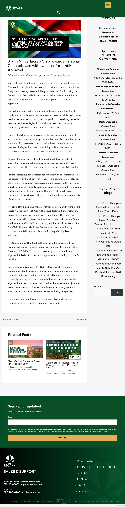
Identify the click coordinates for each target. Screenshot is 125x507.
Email (10, 417)
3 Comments (13, 367)
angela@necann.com (31, 484)
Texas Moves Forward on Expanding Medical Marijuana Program (108, 254)
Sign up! (62, 438)
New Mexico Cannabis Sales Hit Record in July (24, 362)
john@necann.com (30, 482)
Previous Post (10, 319)
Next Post (80, 319)
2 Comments (51, 371)
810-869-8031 (11, 484)
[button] (108, 5)
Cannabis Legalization (37, 75)
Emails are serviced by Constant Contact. (95, 431)
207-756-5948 (11, 482)
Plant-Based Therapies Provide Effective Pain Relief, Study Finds (108, 207)
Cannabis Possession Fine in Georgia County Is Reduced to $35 (63, 365)
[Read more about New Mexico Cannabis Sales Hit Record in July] (25, 349)
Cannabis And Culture (28, 367)
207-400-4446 (12, 492)
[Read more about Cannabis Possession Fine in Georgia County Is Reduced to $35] (63, 349)
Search (97, 286)
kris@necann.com (108, 28)
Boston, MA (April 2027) (108, 126)
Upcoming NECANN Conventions (108, 55)
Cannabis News (17, 75)
